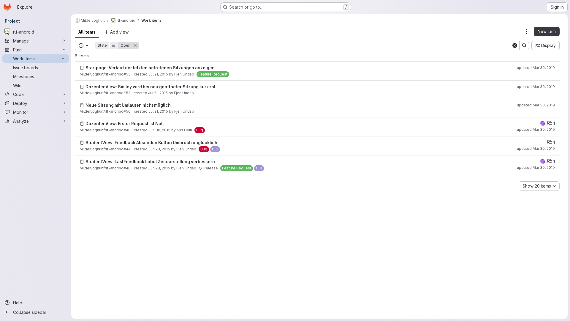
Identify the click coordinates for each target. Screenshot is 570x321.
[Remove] (135, 45)
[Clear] (514, 45)
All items (87, 31)
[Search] (524, 45)
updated (536, 67)
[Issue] (82, 67)
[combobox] (539, 186)
